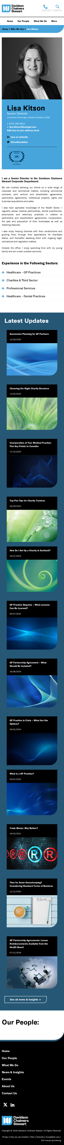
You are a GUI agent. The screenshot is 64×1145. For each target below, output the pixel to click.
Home (10, 21)
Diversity (40, 1137)
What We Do (40, 21)
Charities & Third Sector (22, 280)
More (54, 21)
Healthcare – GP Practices (24, 272)
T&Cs (32, 1137)
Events (6, 1079)
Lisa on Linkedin (19, 136)
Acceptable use (52, 1137)
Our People (23, 21)
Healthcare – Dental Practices (26, 296)
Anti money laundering (51, 1140)
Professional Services (21, 288)
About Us (8, 1086)
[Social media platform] (5, 1104)
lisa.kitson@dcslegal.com (22, 126)
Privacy (5, 1137)
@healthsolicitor (19, 142)
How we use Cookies (19, 1137)
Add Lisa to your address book (23, 130)
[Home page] (13, 8)
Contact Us (9, 1093)
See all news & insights (24, 999)
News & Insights (13, 1072)
